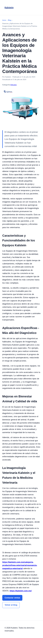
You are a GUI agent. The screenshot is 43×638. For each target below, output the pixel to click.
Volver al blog (11, 605)
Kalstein (9, 7)
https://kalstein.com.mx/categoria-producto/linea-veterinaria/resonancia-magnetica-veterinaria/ (19, 565)
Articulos (13, 85)
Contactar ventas (12, 598)
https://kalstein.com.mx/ (21, 591)
